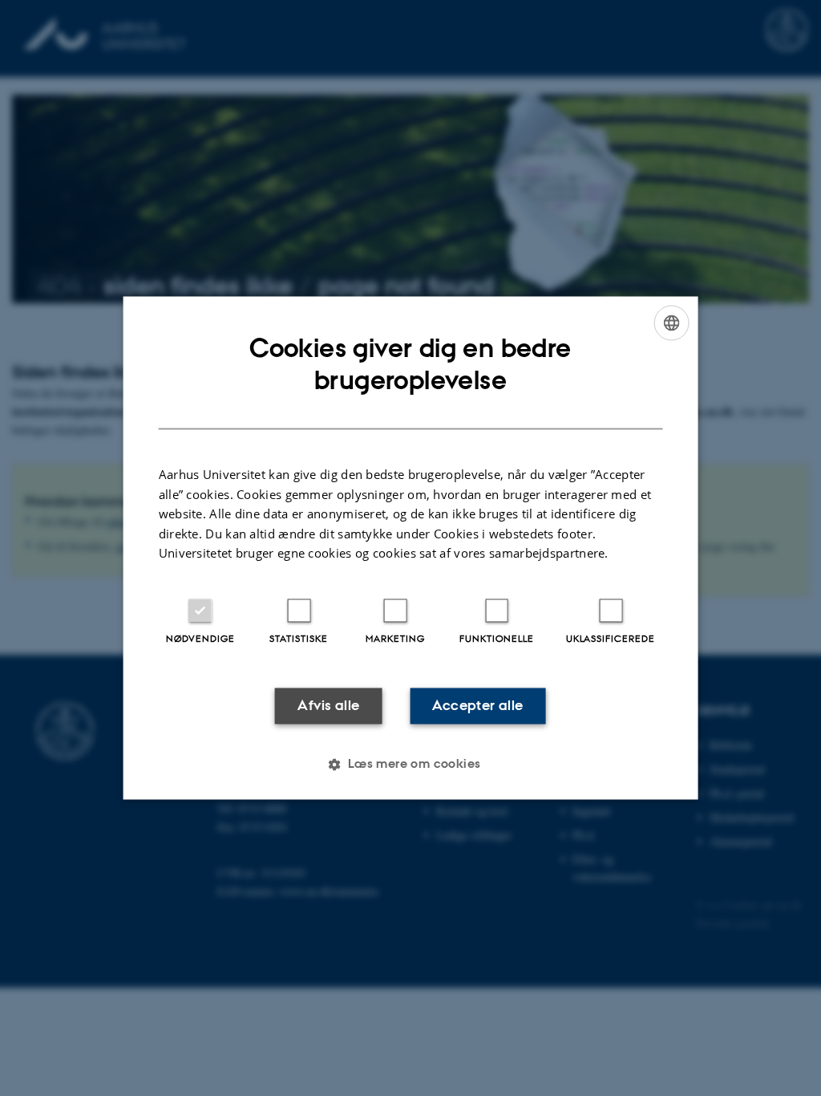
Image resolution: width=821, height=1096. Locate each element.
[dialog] (410, 547)
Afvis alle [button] (328, 705)
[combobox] (671, 323)
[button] (410, 764)
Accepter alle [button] (477, 705)
